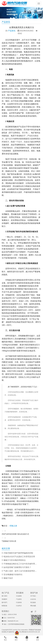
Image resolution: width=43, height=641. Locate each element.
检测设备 (4, 606)
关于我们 (33, 596)
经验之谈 (13, 526)
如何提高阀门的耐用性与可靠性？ (17, 567)
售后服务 (33, 602)
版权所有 (11, 632)
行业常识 (19, 606)
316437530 (11, 618)
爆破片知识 (8, 578)
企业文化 (33, 599)
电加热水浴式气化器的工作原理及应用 (19, 557)
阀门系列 (4, 596)
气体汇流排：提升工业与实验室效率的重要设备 (21, 571)
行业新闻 (19, 596)
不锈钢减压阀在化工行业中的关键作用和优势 (21, 564)
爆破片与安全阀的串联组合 (15, 560)
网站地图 (33, 606)
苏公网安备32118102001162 (28, 632)
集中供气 (4, 602)
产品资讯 (11, 31)
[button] (38, 3)
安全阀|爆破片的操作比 (13, 574)
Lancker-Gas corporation (20, 630)
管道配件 (4, 599)
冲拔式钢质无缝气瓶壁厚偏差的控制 (18, 553)
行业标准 (19, 602)
